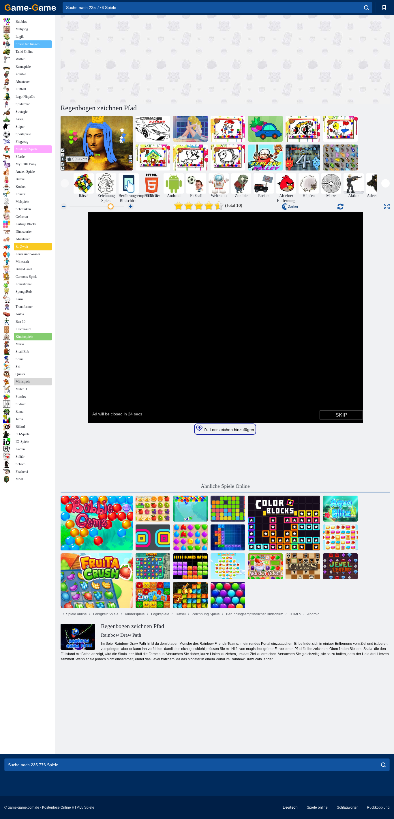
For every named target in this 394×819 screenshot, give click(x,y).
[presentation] (65, 183)
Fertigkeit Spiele (105, 614)
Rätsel (180, 614)
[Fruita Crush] (97, 580)
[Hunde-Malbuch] (190, 157)
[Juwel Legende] (340, 566)
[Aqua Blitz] (340, 509)
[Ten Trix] (228, 537)
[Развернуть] (387, 206)
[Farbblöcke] (284, 523)
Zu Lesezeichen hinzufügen (228, 429)
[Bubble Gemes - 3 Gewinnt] (97, 523)
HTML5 (295, 614)
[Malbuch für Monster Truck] (303, 129)
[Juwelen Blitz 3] (153, 566)
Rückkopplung (378, 807)
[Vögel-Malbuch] (340, 129)
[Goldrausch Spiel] (190, 595)
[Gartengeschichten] (265, 566)
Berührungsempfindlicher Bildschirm (254, 614)
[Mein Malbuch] (265, 129)
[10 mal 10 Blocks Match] (190, 566)
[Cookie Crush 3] (228, 566)
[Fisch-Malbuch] (228, 157)
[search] (366, 7)
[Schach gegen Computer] (303, 566)
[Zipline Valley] (265, 157)
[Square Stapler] (153, 537)
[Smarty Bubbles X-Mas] (228, 595)
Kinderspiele (134, 614)
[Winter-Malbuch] (228, 129)
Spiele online (76, 614)
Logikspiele (159, 614)
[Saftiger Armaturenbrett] (153, 509)
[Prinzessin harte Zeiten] (190, 129)
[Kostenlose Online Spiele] (30, 7)
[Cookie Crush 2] (340, 537)
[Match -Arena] (190, 537)
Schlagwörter (347, 807)
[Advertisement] (142, 58)
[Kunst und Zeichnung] (97, 143)
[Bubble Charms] (190, 509)
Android (313, 614)
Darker (293, 207)
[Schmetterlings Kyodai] (340, 157)
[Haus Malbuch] (153, 157)
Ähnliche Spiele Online (225, 486)
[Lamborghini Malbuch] (153, 129)
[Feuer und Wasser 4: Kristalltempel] (303, 157)
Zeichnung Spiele (205, 614)
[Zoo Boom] (153, 595)
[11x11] (228, 509)
